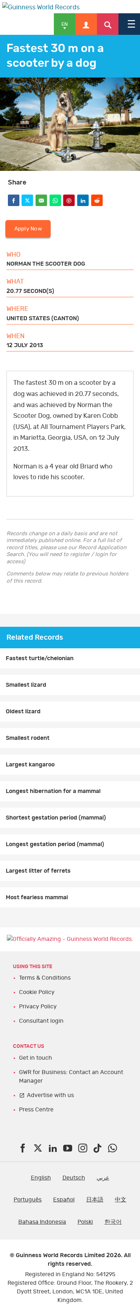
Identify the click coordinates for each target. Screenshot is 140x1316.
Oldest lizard (23, 711)
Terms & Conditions (45, 978)
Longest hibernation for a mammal (53, 791)
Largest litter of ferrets (38, 871)
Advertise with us (50, 1095)
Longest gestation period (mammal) (55, 844)
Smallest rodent (28, 738)
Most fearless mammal (37, 897)
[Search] (107, 24)
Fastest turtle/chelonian (40, 658)
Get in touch (35, 1058)
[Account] (86, 24)
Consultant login (41, 1021)
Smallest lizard (26, 685)
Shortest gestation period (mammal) (56, 818)
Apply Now (28, 229)
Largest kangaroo (30, 764)
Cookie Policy (37, 992)
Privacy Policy (38, 1006)
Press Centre (36, 1109)
